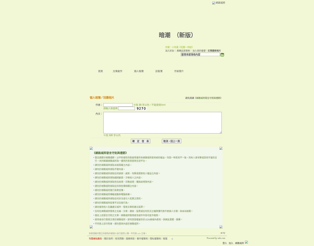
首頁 (100, 71)
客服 (165, 238)
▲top (222, 232)
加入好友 (169, 51)
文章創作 (117, 71)
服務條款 (130, 238)
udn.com (221, 238)
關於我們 (108, 238)
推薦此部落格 (183, 51)
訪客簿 (158, 71)
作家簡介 (179, 71)
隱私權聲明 (155, 238)
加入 (231, 243)
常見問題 (119, 238)
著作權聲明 (142, 238)
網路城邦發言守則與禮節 (208, 98)
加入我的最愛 (199, 51)
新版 (185, 35)
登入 (225, 243)
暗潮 (164, 35)
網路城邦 (220, 2)
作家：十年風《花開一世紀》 (179, 47)
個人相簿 (139, 71)
